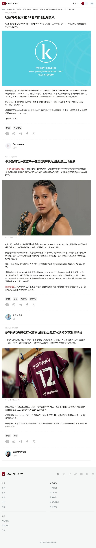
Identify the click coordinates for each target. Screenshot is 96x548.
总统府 (18, 9)
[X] (34, 134)
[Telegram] (20, 134)
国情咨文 (35, 9)
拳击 (15, 299)
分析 (3, 497)
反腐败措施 (54, 502)
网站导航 (5, 521)
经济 (3, 502)
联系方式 (5, 525)
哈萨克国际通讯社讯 (16, 169)
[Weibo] (75, 474)
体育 (8, 128)
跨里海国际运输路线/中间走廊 (51, 9)
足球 (15, 435)
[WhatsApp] (14, 134)
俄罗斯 (33, 299)
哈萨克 (24, 299)
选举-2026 (11, 9)
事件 (29, 9)
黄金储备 (17, 128)
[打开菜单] (92, 3)
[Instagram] (7, 134)
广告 (3, 530)
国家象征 (53, 497)
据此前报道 (10, 287)
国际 (3, 507)
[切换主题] (84, 3)
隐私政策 (53, 492)
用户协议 (53, 488)
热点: (3, 9)
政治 (3, 492)
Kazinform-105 (69, 9)
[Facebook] (27, 134)
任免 (24, 9)
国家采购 (53, 507)
